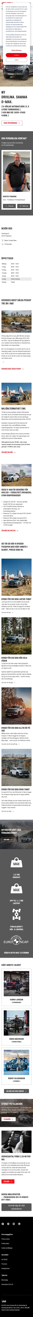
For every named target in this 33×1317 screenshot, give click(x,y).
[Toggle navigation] (30, 3)
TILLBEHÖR (7, 1119)
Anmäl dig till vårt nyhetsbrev (16, 1207)
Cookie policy (5, 1243)
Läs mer (6, 840)
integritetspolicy (22, 31)
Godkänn (16, 55)
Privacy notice (5, 1239)
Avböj (16, 60)
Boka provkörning (10, 123)
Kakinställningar (16, 50)
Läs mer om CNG (7, 452)
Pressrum (4, 1264)
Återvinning (4, 1280)
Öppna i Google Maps (10, 240)
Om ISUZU (4, 1259)
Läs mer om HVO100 (8, 531)
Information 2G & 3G (7, 1284)
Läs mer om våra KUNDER (15, 1091)
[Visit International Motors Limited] (15, 1301)
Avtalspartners (5, 1268)
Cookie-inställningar (6, 1248)
